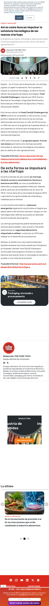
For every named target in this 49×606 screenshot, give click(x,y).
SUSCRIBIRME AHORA (24, 302)
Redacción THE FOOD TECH (16, 50)
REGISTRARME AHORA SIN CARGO (24, 603)
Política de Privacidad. (16, 12)
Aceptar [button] (19, 18)
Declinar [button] (29, 18)
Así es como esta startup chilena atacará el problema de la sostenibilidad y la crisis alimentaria (24, 159)
